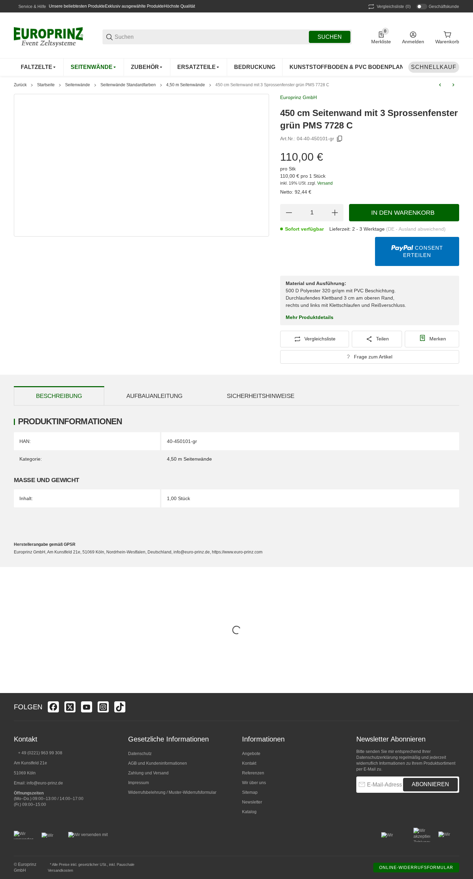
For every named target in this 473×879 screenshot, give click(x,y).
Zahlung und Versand (148, 773)
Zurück (20, 85)
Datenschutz (140, 753)
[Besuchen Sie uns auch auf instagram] (103, 706)
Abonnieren (430, 784)
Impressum (138, 782)
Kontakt (249, 763)
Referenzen (253, 773)
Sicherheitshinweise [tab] (260, 396)
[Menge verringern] (289, 212)
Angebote (251, 753)
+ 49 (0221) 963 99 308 (40, 753)
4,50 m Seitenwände (185, 85)
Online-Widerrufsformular (416, 867)
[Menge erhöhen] (335, 212)
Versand (325, 183)
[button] (453, 706)
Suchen (330, 37)
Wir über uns (254, 782)
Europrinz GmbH (298, 97)
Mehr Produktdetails (309, 317)
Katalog (249, 811)
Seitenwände (77, 85)
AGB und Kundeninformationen (157, 763)
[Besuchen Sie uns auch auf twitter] (69, 706)
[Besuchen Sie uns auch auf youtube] (86, 706)
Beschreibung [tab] (59, 396)
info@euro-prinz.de (45, 783)
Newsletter (252, 802)
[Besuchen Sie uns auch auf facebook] (53, 706)
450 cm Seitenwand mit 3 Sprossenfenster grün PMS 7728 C (272, 85)
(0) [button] (394, 6)
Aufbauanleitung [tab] (154, 396)
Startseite (46, 85)
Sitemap (250, 792)
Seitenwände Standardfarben (128, 85)
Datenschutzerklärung (377, 757)
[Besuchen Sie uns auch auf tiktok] (119, 706)
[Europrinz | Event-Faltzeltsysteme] (48, 36)
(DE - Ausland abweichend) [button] (416, 229)
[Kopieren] (340, 139)
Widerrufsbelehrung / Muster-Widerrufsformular (172, 792)
